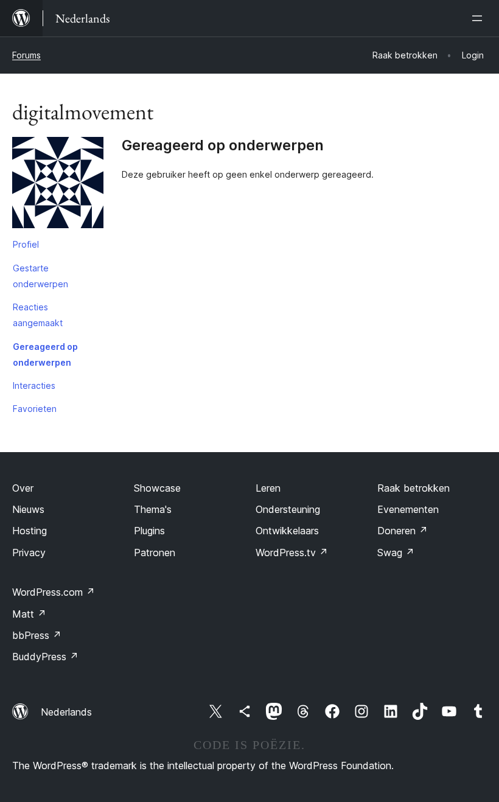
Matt (29, 614)
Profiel (26, 244)
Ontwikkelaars (287, 531)
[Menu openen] (479, 18)
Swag (395, 552)
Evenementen (408, 509)
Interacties (34, 385)
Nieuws (28, 509)
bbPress (36, 635)
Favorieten (35, 408)
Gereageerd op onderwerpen (45, 354)
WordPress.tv (292, 552)
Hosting (29, 531)
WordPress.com (53, 592)
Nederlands (66, 712)
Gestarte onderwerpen (40, 276)
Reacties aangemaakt (38, 315)
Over (22, 488)
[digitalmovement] (57, 185)
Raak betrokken (413, 488)
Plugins (149, 531)
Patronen (154, 552)
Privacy (29, 552)
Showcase (157, 488)
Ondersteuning (288, 509)
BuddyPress (45, 656)
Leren (268, 488)
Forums (26, 55)
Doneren (402, 531)
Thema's (153, 509)
